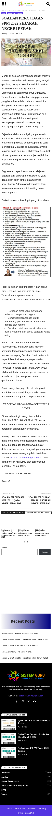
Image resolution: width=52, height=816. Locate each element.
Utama (9, 808)
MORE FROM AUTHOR (38, 513)
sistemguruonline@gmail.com (31, 696)
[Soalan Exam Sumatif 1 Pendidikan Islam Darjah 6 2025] (8, 738)
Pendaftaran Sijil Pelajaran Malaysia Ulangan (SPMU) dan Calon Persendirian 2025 (8, 533)
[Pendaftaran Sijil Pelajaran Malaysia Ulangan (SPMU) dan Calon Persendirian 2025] (9, 523)
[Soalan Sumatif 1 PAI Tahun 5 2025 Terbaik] (8, 752)
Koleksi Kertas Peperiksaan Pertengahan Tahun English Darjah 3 (25, 532)
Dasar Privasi (19, 808)
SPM (2, 10)
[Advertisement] (26, 583)
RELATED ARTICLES (13, 513)
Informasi (5, 773)
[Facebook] (17, 702)
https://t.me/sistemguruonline (25, 457)
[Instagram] (23, 702)
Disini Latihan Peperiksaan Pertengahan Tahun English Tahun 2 (42, 532)
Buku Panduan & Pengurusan (14, 786)
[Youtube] (35, 702)
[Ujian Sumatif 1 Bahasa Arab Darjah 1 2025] (8, 724)
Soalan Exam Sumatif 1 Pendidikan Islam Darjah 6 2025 (25, 640)
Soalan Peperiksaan (15, 13)
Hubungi (42, 808)
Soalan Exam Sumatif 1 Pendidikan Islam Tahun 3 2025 (24, 658)
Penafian (32, 808)
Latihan (4, 777)
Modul (4, 794)
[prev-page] (24, 541)
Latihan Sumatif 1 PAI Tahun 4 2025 (16, 652)
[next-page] (27, 541)
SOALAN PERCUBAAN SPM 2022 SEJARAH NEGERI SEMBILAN (39, 500)
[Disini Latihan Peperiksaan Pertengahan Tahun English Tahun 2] (43, 523)
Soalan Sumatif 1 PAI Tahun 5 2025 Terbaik (19, 646)
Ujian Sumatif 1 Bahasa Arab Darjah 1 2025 (19, 634)
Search (4, 547)
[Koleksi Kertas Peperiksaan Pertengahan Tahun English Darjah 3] (26, 523)
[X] (29, 702)
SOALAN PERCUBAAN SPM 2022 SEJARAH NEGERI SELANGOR (12, 500)
